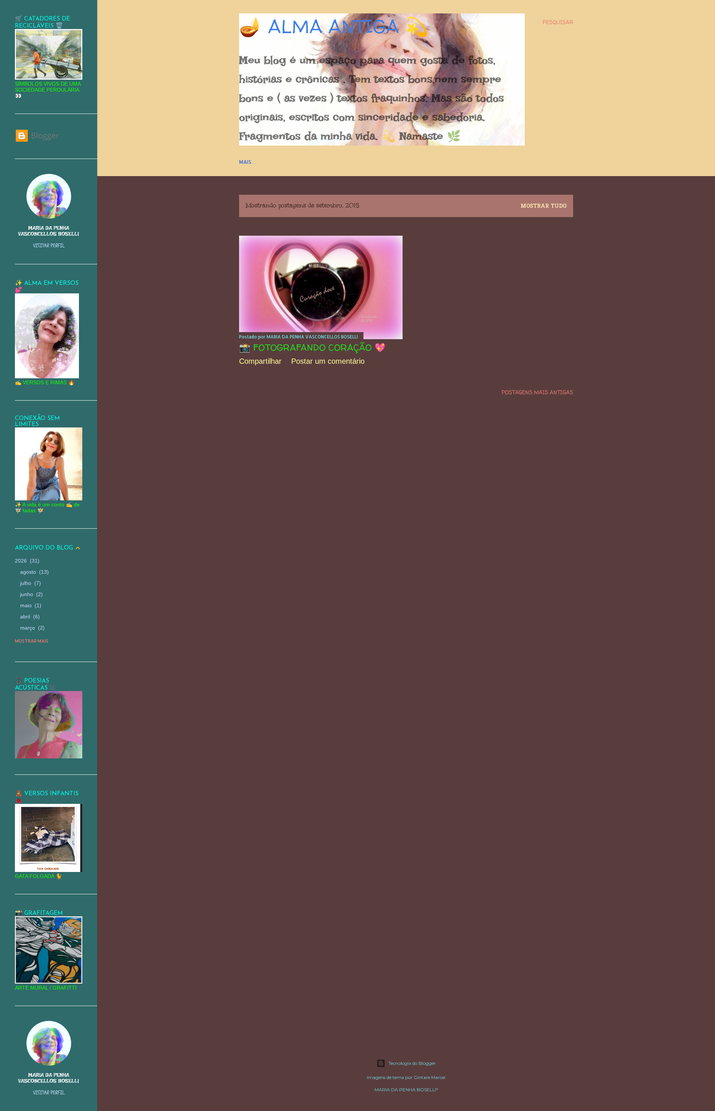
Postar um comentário (328, 361)
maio (29, 605)
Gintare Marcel (429, 1077)
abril (29, 617)
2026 (26, 561)
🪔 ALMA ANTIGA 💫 (333, 26)
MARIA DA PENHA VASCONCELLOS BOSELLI (48, 231)
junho (30, 594)
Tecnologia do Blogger (412, 1063)
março (31, 628)
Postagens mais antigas (537, 392)
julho (29, 583)
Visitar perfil (48, 245)
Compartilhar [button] (260, 361)
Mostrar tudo (543, 206)
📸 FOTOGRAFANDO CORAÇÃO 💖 (312, 347)
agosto (33, 572)
